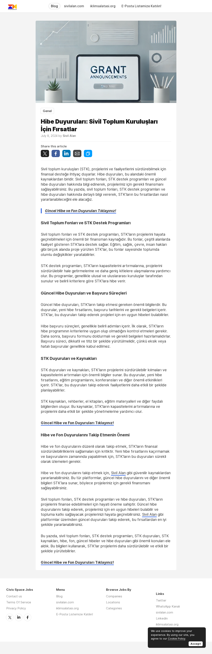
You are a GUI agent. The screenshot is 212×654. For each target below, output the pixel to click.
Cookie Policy (176, 638)
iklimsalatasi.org (103, 6)
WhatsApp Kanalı (168, 606)
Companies (114, 596)
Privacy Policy (16, 608)
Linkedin (162, 618)
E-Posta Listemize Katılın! (141, 6)
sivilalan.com (74, 6)
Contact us (14, 596)
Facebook (27, 617)
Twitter (9, 617)
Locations (113, 602)
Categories (114, 608)
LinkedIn (18, 617)
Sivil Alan (118, 473)
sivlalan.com (164, 612)
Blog (54, 6)
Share (56, 153)
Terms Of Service (18, 602)
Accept (195, 643)
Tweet (45, 153)
